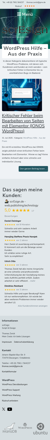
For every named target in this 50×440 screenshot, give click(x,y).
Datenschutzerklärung (24, 342)
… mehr (31, 280)
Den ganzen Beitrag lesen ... (33, 168)
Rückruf (18, 6)
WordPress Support (11, 390)
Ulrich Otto (10, 261)
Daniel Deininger (13, 221)
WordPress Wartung (11, 395)
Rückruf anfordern (10, 400)
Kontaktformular (9, 371)
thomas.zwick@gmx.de (36, 2)
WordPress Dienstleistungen (15, 384)
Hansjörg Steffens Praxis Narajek (21, 236)
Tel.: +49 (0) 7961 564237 (13, 2)
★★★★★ (29, 6)
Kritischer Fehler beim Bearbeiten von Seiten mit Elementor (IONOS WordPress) (23, 123)
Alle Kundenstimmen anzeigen (32, 305)
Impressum (7, 342)
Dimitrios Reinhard (14, 286)
